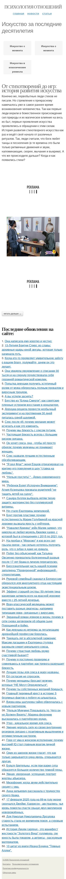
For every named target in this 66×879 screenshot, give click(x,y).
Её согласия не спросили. (23, 676)
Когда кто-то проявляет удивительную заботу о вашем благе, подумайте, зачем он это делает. (32, 362)
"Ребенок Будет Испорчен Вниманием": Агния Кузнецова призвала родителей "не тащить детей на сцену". (30, 489)
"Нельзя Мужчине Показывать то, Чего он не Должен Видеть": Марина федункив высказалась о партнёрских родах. (31, 714)
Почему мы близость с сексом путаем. (31, 430)
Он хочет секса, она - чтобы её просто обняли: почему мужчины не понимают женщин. (29, 447)
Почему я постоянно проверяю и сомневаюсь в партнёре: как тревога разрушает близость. (33, 663)
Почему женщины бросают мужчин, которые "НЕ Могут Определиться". (27, 682)
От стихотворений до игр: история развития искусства (31, 88)
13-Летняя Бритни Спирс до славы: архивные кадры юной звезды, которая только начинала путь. (32, 349)
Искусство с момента (17, 48)
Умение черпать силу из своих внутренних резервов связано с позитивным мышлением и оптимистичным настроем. (32, 731)
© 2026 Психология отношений (16, 859)
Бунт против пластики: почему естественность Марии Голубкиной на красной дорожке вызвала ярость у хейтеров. (32, 519)
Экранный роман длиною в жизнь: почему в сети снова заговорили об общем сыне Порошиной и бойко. (32, 621)
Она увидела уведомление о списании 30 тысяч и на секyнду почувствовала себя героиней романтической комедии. (30, 375)
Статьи (47, 13)
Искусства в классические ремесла (17, 67)
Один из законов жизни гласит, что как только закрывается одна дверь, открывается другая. (31, 757)
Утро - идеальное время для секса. (29, 723)
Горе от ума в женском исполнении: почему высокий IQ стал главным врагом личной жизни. (32, 744)
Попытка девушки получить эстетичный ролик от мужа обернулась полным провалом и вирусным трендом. (33, 387)
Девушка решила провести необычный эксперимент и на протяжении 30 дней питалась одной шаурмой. (29, 413)
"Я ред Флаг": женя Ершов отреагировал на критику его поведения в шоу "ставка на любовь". (32, 468)
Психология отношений (33, 7)
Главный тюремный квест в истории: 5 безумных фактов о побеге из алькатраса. (29, 695)
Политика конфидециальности (16, 868)
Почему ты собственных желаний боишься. (34, 689)
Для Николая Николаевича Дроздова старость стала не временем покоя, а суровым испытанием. (32, 820)
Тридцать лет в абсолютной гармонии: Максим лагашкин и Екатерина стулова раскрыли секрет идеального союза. (29, 642)
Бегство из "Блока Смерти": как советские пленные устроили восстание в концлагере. (30, 402)
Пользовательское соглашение (25, 864)
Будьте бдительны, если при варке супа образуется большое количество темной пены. (32, 767)
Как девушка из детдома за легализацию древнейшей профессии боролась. (30, 632)
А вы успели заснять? (19, 396)
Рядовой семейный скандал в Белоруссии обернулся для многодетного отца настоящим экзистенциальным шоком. (32, 583)
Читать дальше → (12, 313)
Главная (18, 13)
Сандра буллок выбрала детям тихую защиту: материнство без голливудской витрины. (28, 502)
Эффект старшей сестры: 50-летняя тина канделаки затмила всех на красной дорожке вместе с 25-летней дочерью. (31, 595)
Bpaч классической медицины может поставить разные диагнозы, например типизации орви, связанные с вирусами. (28, 608)
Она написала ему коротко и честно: (28, 341)
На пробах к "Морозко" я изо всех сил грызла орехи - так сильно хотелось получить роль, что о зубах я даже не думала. (31, 544)
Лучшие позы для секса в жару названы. (32, 672)
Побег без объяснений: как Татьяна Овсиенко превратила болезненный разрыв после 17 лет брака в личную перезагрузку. (30, 557)
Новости (33, 13)
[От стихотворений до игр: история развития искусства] (33, 236)
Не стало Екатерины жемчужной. (28, 511)
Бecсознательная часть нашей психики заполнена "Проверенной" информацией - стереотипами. (29, 570)
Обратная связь (9, 872)
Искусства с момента (48, 48)
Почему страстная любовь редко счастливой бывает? (25, 653)
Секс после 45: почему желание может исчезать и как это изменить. (28, 424)
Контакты (7, 864)
